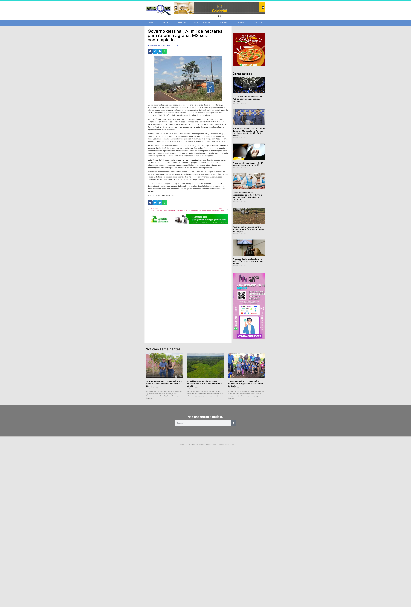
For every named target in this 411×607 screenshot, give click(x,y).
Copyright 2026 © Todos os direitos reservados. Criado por (205, 444)
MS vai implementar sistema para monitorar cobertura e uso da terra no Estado (204, 383)
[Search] (233, 423)
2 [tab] (220, 16)
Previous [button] (176, 7)
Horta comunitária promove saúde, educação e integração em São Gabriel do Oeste (245, 383)
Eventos (182, 23)
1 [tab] (218, 16)
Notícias (223, 23)
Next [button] (262, 7)
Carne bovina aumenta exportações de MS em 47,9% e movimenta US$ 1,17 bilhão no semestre (247, 196)
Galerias (258, 23)
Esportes (166, 23)
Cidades (241, 23)
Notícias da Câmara (202, 23)
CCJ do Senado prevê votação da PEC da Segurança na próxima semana (248, 98)
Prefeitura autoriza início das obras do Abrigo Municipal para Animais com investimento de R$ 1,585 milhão (249, 132)
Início (151, 23)
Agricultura (173, 45)
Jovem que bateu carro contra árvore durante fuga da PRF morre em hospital (248, 229)
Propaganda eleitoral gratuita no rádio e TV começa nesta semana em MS (248, 261)
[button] (150, 51)
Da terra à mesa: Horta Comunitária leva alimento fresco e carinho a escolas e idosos (164, 383)
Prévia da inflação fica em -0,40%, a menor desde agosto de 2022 (248, 164)
